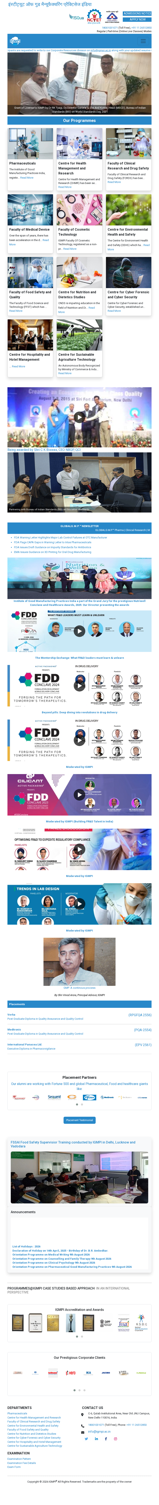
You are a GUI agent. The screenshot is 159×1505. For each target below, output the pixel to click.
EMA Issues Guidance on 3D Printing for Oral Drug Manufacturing (52, 563)
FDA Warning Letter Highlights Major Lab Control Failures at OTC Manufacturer (60, 548)
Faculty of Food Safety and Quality (27, 1441)
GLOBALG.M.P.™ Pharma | (92, 541)
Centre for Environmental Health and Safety (32, 1437)
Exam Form (14, 1478)
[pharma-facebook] (106, 1450)
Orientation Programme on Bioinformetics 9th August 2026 (50, 1255)
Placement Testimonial (79, 1131)
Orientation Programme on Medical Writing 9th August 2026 (51, 1238)
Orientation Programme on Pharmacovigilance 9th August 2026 (53, 1271)
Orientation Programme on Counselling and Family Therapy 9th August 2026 (61, 1242)
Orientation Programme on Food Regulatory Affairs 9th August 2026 (56, 1263)
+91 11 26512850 (141, 39)
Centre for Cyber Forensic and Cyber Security (33, 1449)
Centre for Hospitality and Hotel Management (34, 1453)
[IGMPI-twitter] (86, 1450)
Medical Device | (140, 541)
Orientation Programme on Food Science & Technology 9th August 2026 (58, 1258)
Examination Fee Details (21, 1474)
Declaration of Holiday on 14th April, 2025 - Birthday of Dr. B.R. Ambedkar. (60, 1234)
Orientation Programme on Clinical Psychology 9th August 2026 (53, 1246)
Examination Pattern (19, 1470)
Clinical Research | (118, 541)
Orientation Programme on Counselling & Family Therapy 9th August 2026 (60, 1275)
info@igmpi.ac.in (47, 61)
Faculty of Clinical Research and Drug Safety (33, 1432)
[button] (79, 429)
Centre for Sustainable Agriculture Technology (34, 1457)
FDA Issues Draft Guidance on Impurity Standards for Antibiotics (52, 558)
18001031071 (110, 39)
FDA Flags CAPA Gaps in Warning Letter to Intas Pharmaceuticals (52, 553)
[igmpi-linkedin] (96, 1450)
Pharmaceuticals (17, 1424)
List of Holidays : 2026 (26, 1230)
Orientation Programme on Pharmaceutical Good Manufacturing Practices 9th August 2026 (72, 1250)
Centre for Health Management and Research (34, 1429)
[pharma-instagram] (115, 1450)
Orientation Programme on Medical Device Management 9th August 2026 (59, 1279)
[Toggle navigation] (143, 52)
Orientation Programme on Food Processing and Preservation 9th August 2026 (63, 1267)
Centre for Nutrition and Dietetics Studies (31, 1445)
